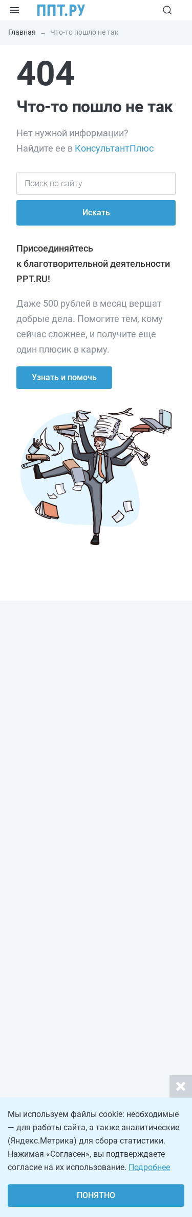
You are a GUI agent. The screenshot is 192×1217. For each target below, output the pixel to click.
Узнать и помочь (64, 377)
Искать (96, 212)
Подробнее (149, 1167)
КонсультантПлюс (114, 148)
